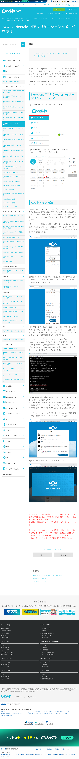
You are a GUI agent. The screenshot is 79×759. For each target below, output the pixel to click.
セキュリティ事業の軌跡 (6, 715)
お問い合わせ (73, 13)
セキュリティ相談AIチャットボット (61, 712)
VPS (24, 5)
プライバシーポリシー (7, 691)
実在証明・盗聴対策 (5, 714)
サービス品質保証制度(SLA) (63, 690)
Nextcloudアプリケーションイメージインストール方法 (50, 53)
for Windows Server (33, 5)
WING (19, 5)
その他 (12, 756)
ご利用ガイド (39, 13)
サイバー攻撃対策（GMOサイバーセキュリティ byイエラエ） (25, 714)
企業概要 (25, 691)
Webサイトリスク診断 (47, 712)
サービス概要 (32, 691)
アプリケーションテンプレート (67, 18)
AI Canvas (51, 5)
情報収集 (61, 754)
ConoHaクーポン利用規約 (41, 688)
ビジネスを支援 (29, 754)
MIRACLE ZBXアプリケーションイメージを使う (48, 575)
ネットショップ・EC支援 (18, 754)
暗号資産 (73, 754)
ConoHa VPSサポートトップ (22, 18)
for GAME (43, 5)
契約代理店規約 (24, 690)
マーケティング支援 (47, 754)
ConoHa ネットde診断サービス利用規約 (58, 688)
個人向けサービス (5, 756)
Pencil (58, 5)
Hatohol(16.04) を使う (40, 578)
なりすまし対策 (64, 714)
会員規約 (3, 688)
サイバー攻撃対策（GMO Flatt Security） (49, 714)
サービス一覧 (66, 5)
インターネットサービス (6, 754)
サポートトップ (6, 18)
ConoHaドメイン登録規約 (13, 688)
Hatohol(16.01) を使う (40, 581)
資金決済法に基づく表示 (49, 690)
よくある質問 (49, 13)
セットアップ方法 (39, 56)
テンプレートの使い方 (49, 18)
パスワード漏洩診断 (35, 712)
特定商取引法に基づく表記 (36, 690)
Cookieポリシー (18, 691)
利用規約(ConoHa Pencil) (13, 690)
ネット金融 (67, 754)
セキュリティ (38, 754)
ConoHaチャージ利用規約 (27, 688)
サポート (74, 5)
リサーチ (55, 754)
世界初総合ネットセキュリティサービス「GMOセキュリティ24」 (15, 712)
